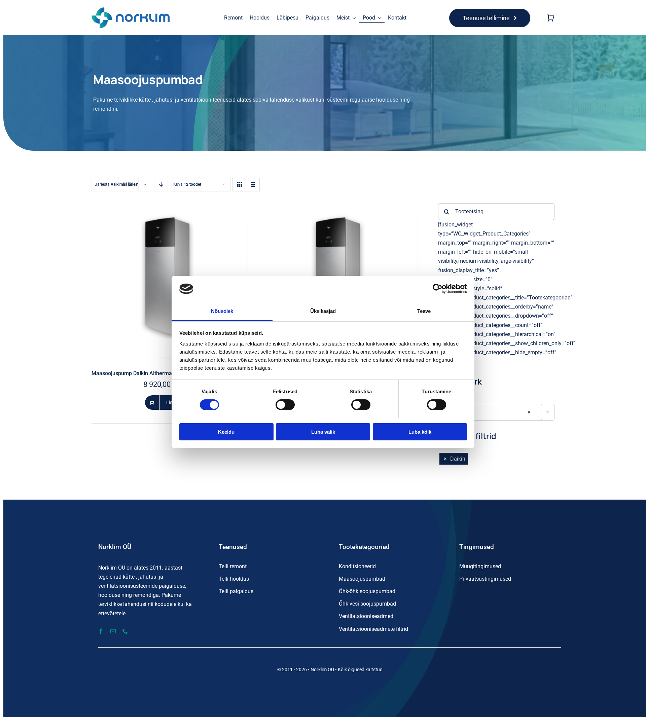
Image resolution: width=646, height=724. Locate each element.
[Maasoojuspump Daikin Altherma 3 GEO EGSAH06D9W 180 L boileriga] (170, 208)
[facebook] (101, 631)
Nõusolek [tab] (222, 311)
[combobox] (496, 412)
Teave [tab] (424, 311)
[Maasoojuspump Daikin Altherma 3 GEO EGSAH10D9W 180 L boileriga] (341, 208)
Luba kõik (419, 432)
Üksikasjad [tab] (323, 311)
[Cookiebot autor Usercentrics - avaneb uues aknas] (437, 289)
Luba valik (323, 432)
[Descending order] (161, 184)
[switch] (285, 404)
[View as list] (252, 184)
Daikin (457, 459)
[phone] (125, 631)
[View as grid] (239, 184)
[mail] (113, 631)
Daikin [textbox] (486, 412)
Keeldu (226, 432)
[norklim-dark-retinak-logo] (130, 10)
